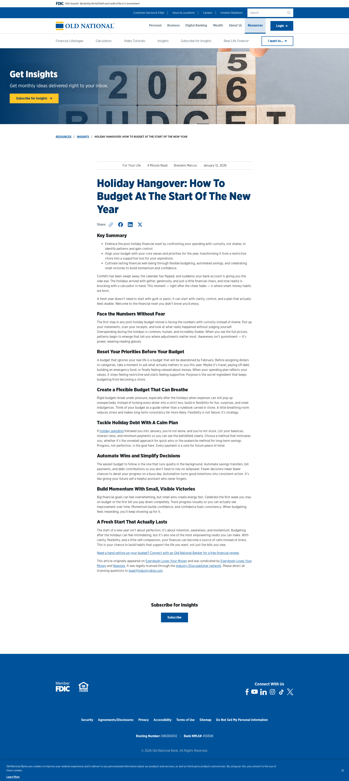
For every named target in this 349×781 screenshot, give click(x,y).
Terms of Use (185, 720)
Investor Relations (232, 12)
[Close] (342, 770)
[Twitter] (290, 692)
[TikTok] (281, 692)
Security (87, 720)
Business (173, 25)
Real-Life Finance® (236, 41)
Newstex (119, 566)
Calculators (104, 41)
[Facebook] (247, 692)
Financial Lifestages (69, 41)
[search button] (288, 12)
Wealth (218, 25)
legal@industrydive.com (146, 571)
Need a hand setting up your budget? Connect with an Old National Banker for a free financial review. (168, 553)
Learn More (13, 776)
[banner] (85, 26)
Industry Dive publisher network (198, 566)
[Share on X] (140, 224)
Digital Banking (196, 25)
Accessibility (162, 720)
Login (280, 26)
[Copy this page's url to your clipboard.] (111, 224)
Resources (255, 25)
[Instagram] (272, 692)
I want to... (276, 41)
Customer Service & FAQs (148, 12)
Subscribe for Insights (196, 41)
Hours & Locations (183, 12)
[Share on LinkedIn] (130, 224)
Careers (207, 12)
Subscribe (174, 617)
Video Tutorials (134, 41)
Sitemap (205, 720)
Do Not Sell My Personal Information (242, 720)
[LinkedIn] (263, 692)
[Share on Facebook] (120, 224)
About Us (235, 25)
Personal (155, 25)
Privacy (143, 720)
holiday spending (112, 431)
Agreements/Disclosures (116, 720)
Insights (163, 41)
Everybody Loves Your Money (166, 561)
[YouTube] (254, 692)
